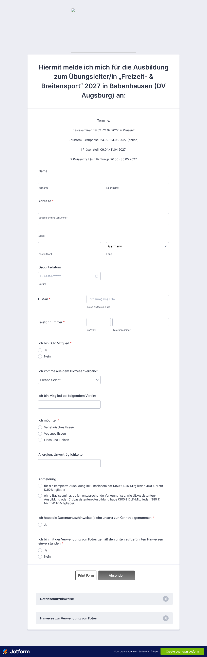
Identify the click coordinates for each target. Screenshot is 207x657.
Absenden (117, 575)
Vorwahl (91, 329)
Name (42, 171)
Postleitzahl (45, 253)
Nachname (112, 187)
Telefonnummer (51, 322)
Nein (47, 356)
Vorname (43, 187)
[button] (97, 276)
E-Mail (44, 299)
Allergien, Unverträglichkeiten (61, 454)
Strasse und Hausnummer (52, 217)
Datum (42, 283)
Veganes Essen (55, 433)
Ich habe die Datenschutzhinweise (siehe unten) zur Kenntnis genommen (96, 518)
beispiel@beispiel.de (98, 306)
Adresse (46, 201)
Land (109, 253)
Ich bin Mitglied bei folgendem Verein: (67, 396)
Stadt (41, 235)
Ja (45, 350)
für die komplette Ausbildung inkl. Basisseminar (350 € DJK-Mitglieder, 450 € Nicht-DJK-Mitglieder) (104, 488)
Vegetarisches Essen (59, 427)
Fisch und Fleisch (56, 440)
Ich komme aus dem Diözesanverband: (68, 371)
